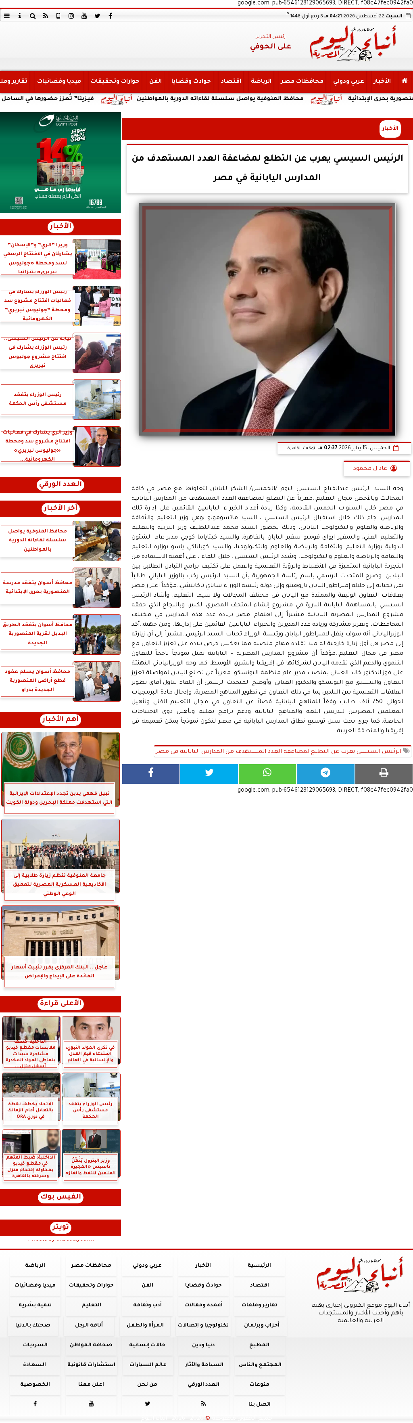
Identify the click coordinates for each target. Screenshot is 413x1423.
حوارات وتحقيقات (115, 82)
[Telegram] (325, 774)
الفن (155, 82)
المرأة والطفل (145, 1326)
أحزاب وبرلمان (262, 1326)
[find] (32, 15)
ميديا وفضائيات (59, 82)
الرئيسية (259, 1266)
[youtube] (84, 15)
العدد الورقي (60, 485)
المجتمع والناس (260, 1365)
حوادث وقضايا (191, 82)
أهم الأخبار (60, 720)
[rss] (45, 15)
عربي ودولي (348, 82)
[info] (19, 15)
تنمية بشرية (35, 1305)
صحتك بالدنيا (32, 1326)
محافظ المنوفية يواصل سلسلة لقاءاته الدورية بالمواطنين (267, 99)
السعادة (34, 1365)
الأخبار (382, 82)
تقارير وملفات (259, 1305)
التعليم (91, 1305)
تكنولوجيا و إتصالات (203, 1326)
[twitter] (97, 15)
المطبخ (259, 1345)
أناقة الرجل (89, 1326)
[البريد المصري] (60, 162)
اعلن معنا (91, 1385)
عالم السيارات (148, 1365)
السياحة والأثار (204, 1365)
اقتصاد (231, 82)
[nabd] (58, 15)
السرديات (35, 1345)
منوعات (259, 1385)
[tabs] (6, 15)
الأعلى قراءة (60, 1004)
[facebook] (110, 15)
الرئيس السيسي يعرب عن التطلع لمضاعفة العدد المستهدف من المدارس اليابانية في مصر (279, 752)
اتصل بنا (259, 1405)
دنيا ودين (203, 1345)
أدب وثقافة (147, 1305)
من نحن (147, 1385)
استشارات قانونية (91, 1365)
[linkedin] (71, 15)
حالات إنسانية (147, 1345)
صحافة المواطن (91, 1345)
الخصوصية (35, 1385)
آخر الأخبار (60, 509)
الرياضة (261, 82)
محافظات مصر (302, 82)
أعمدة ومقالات (203, 1305)
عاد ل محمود (370, 469)
